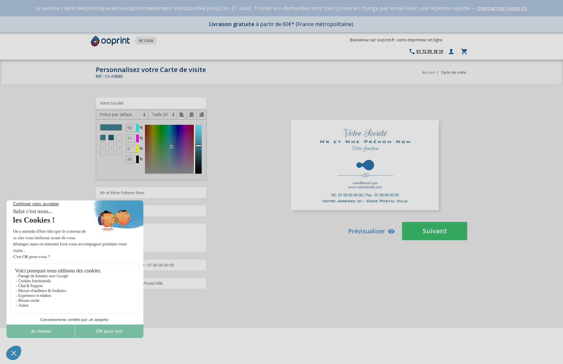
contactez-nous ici (502, 8)
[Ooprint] (110, 41)
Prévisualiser (366, 231)
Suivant (435, 230)
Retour (146, 40)
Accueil (428, 72)
